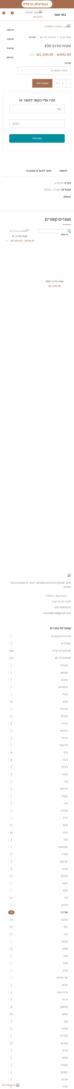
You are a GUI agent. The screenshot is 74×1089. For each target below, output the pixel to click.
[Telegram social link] (40, 196)
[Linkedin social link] (45, 196)
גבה (66, 781)
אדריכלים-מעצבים (61, 636)
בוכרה (64, 723)
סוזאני (64, 941)
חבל (65, 839)
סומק (65, 948)
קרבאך (64, 1043)
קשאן (65, 1057)
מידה (68, 63)
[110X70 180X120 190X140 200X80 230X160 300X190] (19, 231)
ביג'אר (64, 738)
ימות (65, 890)
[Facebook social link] (59, 196)
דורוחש (64, 789)
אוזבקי (64, 679)
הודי (66, 803)
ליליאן (64, 905)
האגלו (64, 796)
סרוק (65, 970)
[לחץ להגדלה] (64, 22)
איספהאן (63, 687)
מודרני (32, 37)
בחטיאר (63, 730)
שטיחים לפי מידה (61, 651)
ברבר (65, 760)
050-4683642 (62, 607)
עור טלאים (62, 977)
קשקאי (64, 1072)
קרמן (65, 1050)
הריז (65, 818)
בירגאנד (63, 745)
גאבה (65, 774)
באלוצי (64, 716)
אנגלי (65, 694)
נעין (66, 934)
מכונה (47, 189)
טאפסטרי (63, 847)
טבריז (65, 854)
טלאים (64, 876)
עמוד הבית (65, 37)
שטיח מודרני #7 (19, 236)
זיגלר (65, 832)
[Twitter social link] (55, 196)
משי (66, 927)
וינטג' (65, 825)
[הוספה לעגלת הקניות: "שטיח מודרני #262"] (58, 272)
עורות (65, 985)
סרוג (65, 963)
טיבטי (65, 869)
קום (66, 1021)
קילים (65, 1028)
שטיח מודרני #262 (55, 281)
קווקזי (65, 1014)
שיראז (64, 1079)
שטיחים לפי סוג (47, 37)
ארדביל (64, 709)
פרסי (65, 999)
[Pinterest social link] (50, 196)
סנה (66, 956)
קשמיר (64, 1065)
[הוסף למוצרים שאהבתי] (50, 272)
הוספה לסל (42, 83)
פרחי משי (63, 992)
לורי (66, 898)
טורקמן (64, 861)
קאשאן (64, 1007)
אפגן (65, 701)
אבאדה (64, 665)
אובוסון (64, 672)
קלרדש (64, 1036)
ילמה (65, 883)
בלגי (65, 752)
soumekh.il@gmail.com (57, 613)
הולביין (64, 810)
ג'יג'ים (65, 767)
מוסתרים (66, 643)
